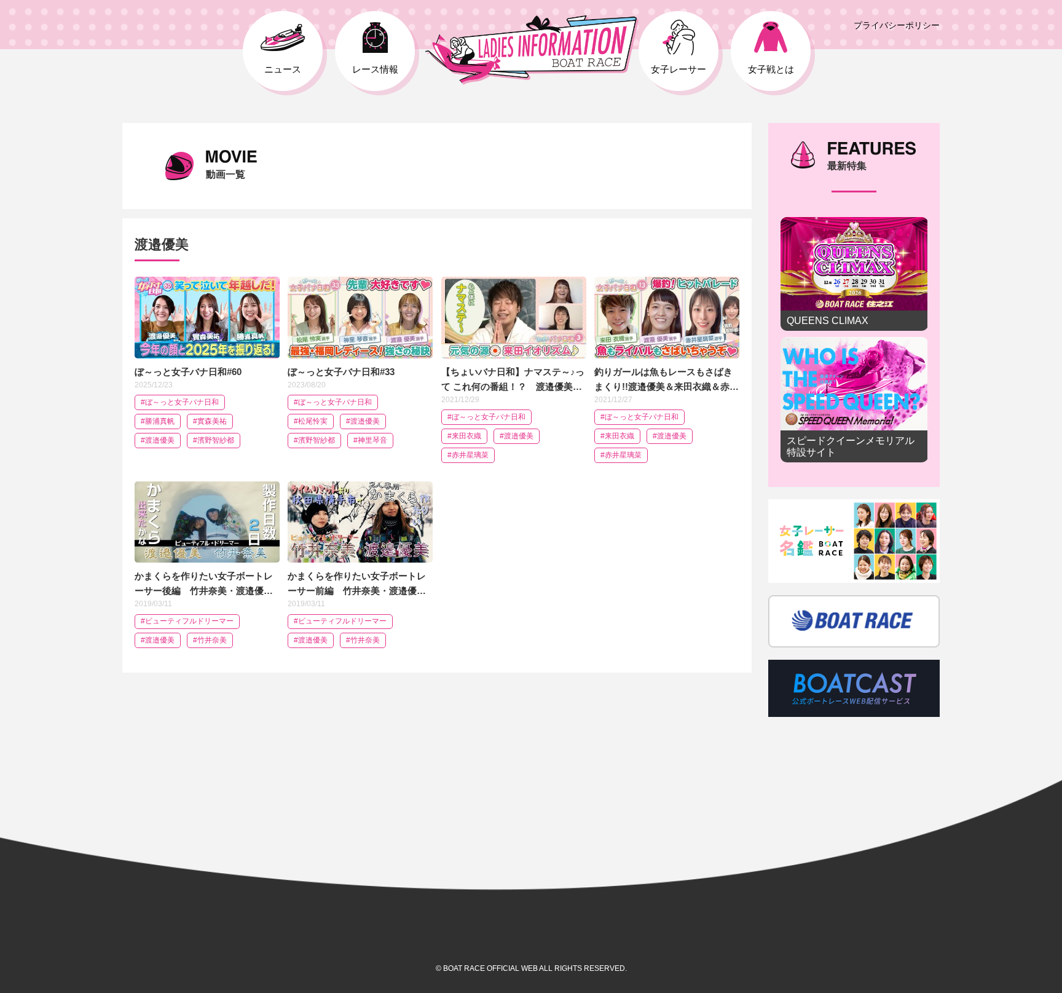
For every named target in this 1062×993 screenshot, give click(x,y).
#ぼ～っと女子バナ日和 (180, 402)
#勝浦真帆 (158, 421)
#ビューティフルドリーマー (187, 621)
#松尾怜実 (311, 421)
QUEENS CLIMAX (854, 274)
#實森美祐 (210, 421)
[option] (854, 343)
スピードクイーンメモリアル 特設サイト (854, 399)
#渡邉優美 (158, 440)
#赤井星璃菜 (468, 455)
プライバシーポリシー (897, 25)
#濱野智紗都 (213, 440)
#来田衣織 (464, 436)
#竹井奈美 (210, 640)
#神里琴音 (370, 440)
